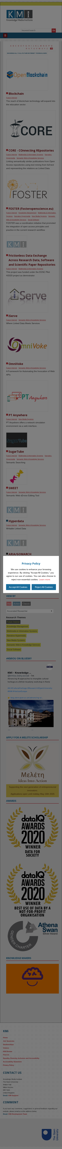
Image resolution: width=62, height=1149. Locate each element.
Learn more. (45, 579)
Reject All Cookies (44, 587)
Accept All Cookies (18, 587)
